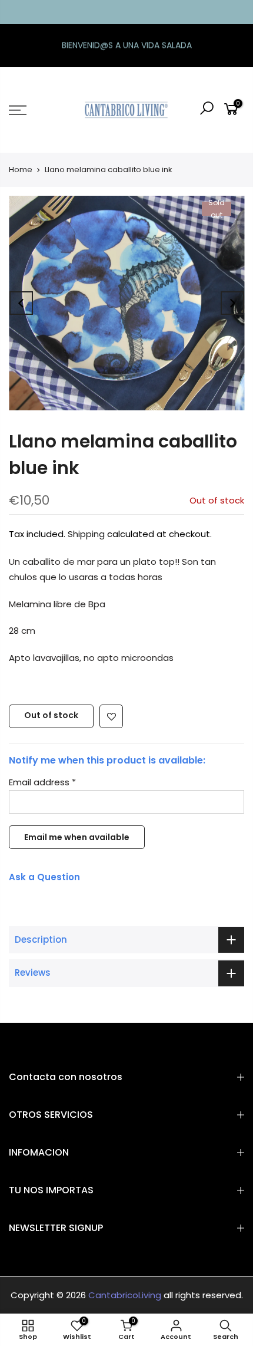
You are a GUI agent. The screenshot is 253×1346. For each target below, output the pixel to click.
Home (20, 169)
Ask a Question (44, 877)
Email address (42, 782)
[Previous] (21, 303)
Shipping (86, 534)
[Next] (232, 303)
